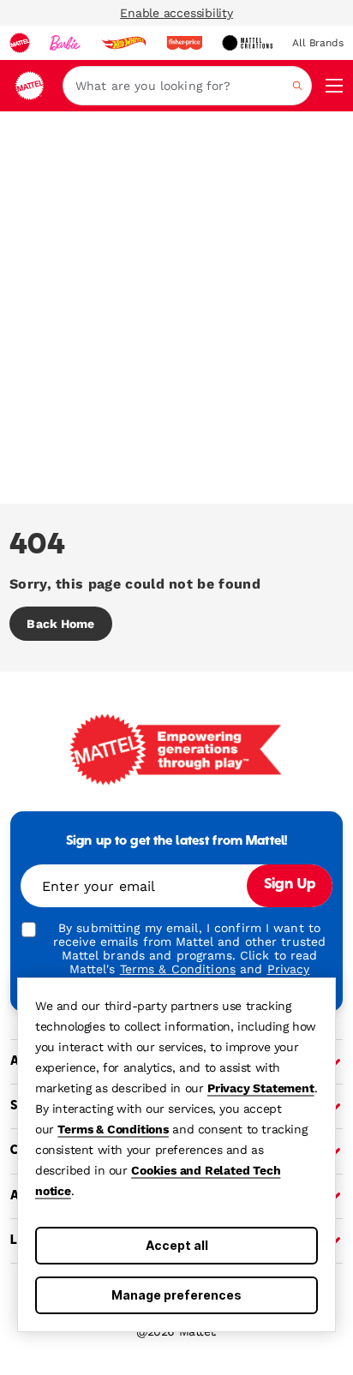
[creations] (247, 43)
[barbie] (65, 43)
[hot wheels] (123, 43)
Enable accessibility (176, 13)
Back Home (60, 624)
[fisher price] (184, 43)
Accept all (177, 1245)
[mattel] (20, 43)
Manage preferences (176, 1295)
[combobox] (187, 85)
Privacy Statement (260, 1088)
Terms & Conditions (112, 1129)
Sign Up (289, 885)
